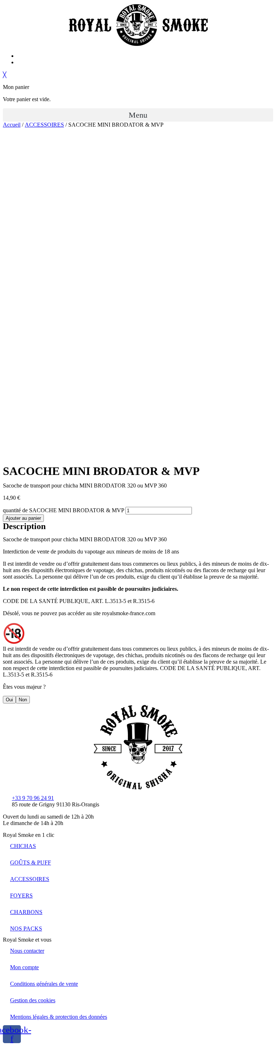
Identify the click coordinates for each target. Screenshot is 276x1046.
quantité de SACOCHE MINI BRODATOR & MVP (63, 510)
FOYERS (21, 895)
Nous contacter (27, 951)
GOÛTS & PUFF (30, 862)
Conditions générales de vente (44, 984)
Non (23, 699)
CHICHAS (23, 846)
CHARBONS (26, 912)
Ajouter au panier (23, 518)
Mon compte (24, 967)
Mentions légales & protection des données (58, 1017)
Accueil (11, 125)
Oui (9, 699)
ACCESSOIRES (44, 125)
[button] (138, 115)
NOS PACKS (26, 928)
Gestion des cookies (32, 1000)
